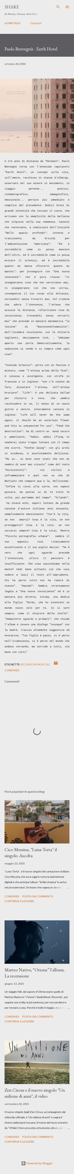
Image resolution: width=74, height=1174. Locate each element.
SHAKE (12, 7)
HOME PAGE (12, 23)
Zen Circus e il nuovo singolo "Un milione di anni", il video (35, 1093)
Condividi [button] (12, 670)
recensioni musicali (35, 664)
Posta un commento (37, 896)
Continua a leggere (19, 901)
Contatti (36, 23)
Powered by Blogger (39, 1163)
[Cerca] (58, 7)
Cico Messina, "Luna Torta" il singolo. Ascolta (31, 853)
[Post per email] (56, 664)
